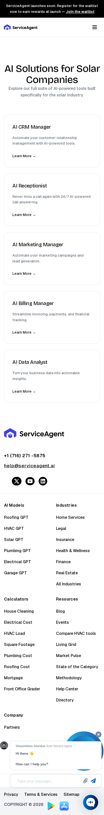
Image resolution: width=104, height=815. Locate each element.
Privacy (11, 794)
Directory (65, 700)
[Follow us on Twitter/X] (16, 481)
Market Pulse (68, 655)
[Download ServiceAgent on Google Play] (51, 806)
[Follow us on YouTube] (30, 481)
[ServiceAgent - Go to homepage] (21, 27)
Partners (12, 727)
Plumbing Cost (18, 655)
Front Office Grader (22, 689)
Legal (61, 528)
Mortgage (13, 678)
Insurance (65, 539)
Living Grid (66, 644)
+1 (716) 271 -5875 (24, 455)
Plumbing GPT (17, 550)
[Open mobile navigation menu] (94, 27)
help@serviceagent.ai (29, 466)
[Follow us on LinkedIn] (43, 481)
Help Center (67, 689)
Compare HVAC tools (76, 633)
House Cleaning (19, 611)
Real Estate (67, 573)
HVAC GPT (14, 528)
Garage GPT (15, 573)
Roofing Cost (17, 666)
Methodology (69, 678)
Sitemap (71, 794)
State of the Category (77, 666)
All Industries (68, 584)
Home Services (70, 517)
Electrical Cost (18, 622)
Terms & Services (41, 794)
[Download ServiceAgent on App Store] (64, 805)
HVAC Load (14, 633)
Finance (63, 561)
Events (62, 622)
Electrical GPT (17, 561)
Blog (60, 611)
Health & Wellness (73, 550)
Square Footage (19, 644)
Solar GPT (13, 539)
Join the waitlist (80, 11)
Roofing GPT (16, 517)
